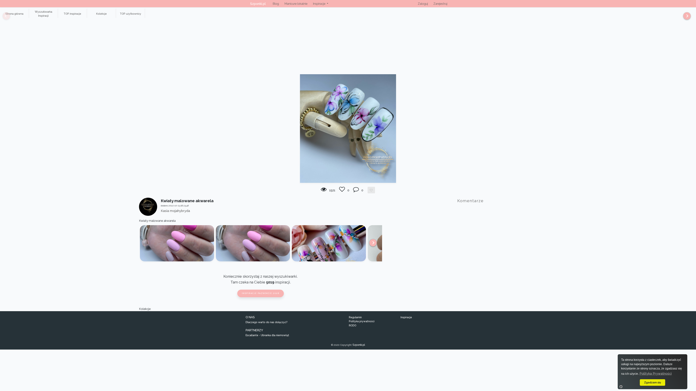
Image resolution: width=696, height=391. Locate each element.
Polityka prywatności (361, 321)
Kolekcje (101, 13)
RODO (352, 325)
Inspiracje (406, 317)
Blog (276, 3)
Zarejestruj (440, 3)
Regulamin (355, 317)
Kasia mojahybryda (175, 211)
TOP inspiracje (72, 13)
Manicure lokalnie (295, 3)
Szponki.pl (258, 4)
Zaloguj (423, 3)
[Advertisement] (348, 47)
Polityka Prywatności (655, 373)
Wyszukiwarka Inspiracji (43, 13)
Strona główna (14, 13)
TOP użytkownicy (130, 13)
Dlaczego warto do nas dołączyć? (266, 322)
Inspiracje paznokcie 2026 (260, 293)
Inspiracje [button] (319, 3)
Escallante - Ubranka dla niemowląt (267, 335)
